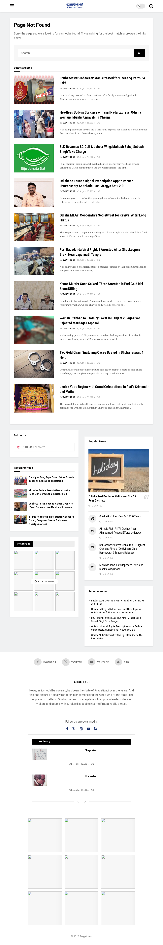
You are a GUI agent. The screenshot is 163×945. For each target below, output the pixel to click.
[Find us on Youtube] (88, 729)
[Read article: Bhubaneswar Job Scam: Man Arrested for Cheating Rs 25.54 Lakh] (34, 90)
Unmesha (90, 776)
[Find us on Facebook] (67, 729)
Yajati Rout (68, 88)
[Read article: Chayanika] (40, 754)
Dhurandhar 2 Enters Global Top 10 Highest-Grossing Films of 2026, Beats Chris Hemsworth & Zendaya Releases (122, 548)
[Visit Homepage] (75, 6)
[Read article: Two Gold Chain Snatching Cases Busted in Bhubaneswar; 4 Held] (34, 364)
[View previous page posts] (78, 801)
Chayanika (90, 750)
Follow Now (45, 581)
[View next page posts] (85, 801)
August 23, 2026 (87, 88)
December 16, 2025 (80, 764)
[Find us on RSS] (95, 729)
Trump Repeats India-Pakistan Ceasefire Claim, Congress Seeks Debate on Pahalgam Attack (51, 520)
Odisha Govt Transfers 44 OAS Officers (120, 516)
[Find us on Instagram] (81, 729)
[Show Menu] (12, 6)
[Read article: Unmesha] (40, 780)
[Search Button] (151, 6)
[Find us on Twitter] (74, 729)
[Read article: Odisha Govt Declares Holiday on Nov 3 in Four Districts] (118, 470)
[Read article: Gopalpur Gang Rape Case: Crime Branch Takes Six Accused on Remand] (20, 480)
